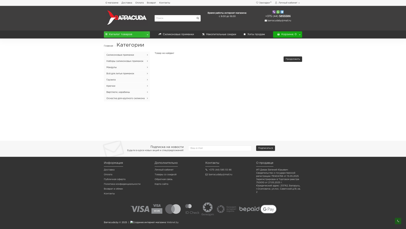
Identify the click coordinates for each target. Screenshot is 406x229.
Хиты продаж (256, 34)
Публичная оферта (114, 179)
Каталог (120, 34)
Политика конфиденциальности (122, 184)
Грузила (111, 80)
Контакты (164, 3)
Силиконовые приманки (178, 34)
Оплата (139, 3)
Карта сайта (161, 184)
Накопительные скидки (220, 34)
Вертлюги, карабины (118, 92)
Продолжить (293, 59)
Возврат (151, 3)
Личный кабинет (164, 170)
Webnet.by (173, 222)
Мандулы (111, 67)
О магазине (111, 3)
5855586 (278, 16)
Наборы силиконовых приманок (124, 61)
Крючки (110, 86)
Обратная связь (164, 179)
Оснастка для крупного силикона (125, 98)
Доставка (126, 3)
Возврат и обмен (113, 189)
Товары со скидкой (166, 175)
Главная (108, 46)
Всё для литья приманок (120, 74)
